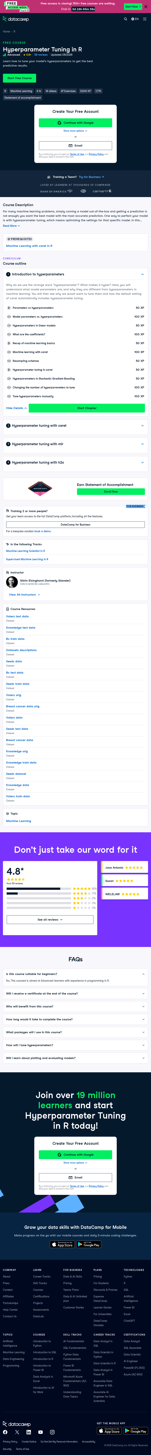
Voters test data (17, 616)
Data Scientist (132, 1354)
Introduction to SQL (44, 1352)
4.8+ (28, 54)
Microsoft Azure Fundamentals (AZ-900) (75, 1381)
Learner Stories (103, 1307)
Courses (38, 1289)
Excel (127, 1314)
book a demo (42, 531)
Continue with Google (79, 122)
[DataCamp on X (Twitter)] (17, 1432)
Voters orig (13, 695)
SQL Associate (132, 1347)
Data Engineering (13, 1358)
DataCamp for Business (75, 524)
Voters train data (18, 796)
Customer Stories (73, 1307)
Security (7, 1449)
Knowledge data (17, 785)
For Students (101, 1283)
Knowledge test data (20, 627)
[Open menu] (144, 19)
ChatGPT (129, 1320)
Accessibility (88, 1441)
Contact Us (10, 1316)
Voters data (14, 717)
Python (128, 1276)
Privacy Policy (96, 154)
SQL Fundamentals (74, 1347)
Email (78, 145)
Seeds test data (17, 729)
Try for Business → (91, 177)
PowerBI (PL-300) (134, 1367)
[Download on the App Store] (62, 1244)
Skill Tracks (40, 1283)
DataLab (38, 1316)
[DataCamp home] (29, 1424)
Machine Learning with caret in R (29, 246)
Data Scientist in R (105, 1363)
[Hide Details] (142, 274)
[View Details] (142, 425)
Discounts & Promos (105, 1289)
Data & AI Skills (72, 1276)
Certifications (41, 1296)
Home (6, 31)
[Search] (125, 19)
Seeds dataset (16, 774)
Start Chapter (86, 408)
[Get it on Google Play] (88, 1244)
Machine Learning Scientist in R (25, 551)
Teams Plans (71, 1289)
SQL (126, 1289)
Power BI (129, 1307)
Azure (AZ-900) (133, 1374)
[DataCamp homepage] (16, 19)
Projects (38, 1303)
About (6, 1276)
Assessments (41, 1309)
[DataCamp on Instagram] (52, 1432)
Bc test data (14, 672)
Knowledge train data (21, 762)
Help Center (10, 1309)
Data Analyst (132, 1341)
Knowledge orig (17, 751)
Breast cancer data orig (22, 706)
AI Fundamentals (73, 1341)
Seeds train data (17, 684)
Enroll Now (111, 491)
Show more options (74, 130)
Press (6, 1283)
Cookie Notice (29, 1441)
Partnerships (10, 1303)
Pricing (67, 1283)
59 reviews (41, 54)
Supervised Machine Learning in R (27, 559)
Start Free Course (19, 78)
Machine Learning (18, 821)
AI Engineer (131, 1361)
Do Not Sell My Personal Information (59, 1441)
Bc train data (15, 639)
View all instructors (22, 594)
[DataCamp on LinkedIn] (29, 1432)
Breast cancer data (19, 740)
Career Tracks (41, 1276)
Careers (8, 1289)
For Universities (103, 1314)
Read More (10, 225)
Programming (11, 1365)
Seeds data (14, 661)
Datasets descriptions (21, 650)
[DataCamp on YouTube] (40, 1432)
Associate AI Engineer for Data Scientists (104, 1396)
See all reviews (48, 919)
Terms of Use (77, 154)
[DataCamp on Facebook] (5, 1432)
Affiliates (8, 1296)
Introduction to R (43, 1358)
